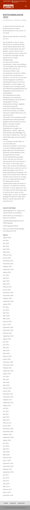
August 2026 (7, 237)
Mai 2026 (6, 246)
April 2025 (6, 281)
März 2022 (6, 385)
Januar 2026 (7, 258)
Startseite (23, 20)
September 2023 (8, 336)
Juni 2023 (6, 345)
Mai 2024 (6, 313)
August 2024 (7, 304)
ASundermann (9, 20)
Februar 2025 (7, 287)
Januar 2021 (7, 426)
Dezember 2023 (8, 327)
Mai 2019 (6, 481)
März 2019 (6, 486)
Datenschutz (21, 503)
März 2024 (6, 319)
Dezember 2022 (8, 362)
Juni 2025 (6, 275)
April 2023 (6, 350)
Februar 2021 (7, 423)
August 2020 (7, 440)
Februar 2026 (7, 255)
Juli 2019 (5, 475)
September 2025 (8, 269)
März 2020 (6, 455)
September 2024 (8, 301)
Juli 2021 (5, 408)
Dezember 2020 (8, 429)
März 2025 (6, 284)
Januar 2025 (7, 290)
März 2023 (6, 353)
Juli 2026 (5, 240)
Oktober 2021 (7, 400)
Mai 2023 (6, 347)
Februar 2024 (7, 321)
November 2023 (8, 330)
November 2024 (8, 295)
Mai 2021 (6, 414)
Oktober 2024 (7, 298)
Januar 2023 (7, 359)
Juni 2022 (6, 376)
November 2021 (8, 397)
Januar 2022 (7, 391)
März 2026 (6, 252)
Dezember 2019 (8, 463)
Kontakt (6, 503)
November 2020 (8, 431)
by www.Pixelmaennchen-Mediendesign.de (15, 507)
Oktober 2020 (7, 434)
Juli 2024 (5, 307)
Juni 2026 (6, 243)
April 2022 (6, 382)
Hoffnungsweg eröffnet (10, 226)
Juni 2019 (6, 478)
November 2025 (8, 264)
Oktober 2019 (7, 469)
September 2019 (8, 472)
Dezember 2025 (8, 261)
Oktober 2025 (7, 266)
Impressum (13, 503)
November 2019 (8, 466)
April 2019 (6, 484)
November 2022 (8, 365)
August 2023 (7, 339)
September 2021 (8, 402)
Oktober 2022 (7, 368)
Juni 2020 (6, 446)
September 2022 (8, 371)
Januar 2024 (7, 324)
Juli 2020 (5, 443)
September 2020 (8, 437)
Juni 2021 (6, 411)
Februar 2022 (7, 388)
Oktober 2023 (7, 333)
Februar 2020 (7, 457)
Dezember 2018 (8, 495)
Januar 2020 (7, 460)
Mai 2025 (6, 278)
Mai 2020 (6, 449)
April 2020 (6, 452)
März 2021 (6, 420)
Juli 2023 (5, 342)
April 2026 (6, 249)
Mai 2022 (6, 379)
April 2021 (6, 417)
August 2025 (7, 272)
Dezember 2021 (8, 394)
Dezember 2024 (8, 292)
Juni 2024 (6, 310)
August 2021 (7, 405)
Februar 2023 (7, 356)
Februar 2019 (7, 489)
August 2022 (7, 374)
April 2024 (6, 316)
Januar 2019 (7, 492)
